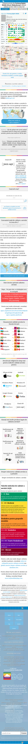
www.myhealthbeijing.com (13, 578)
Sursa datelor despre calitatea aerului (14, 656)
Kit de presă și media (13, 638)
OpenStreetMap (19, 69)
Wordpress (7, 404)
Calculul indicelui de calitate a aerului (14, 658)
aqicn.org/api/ (21, 183)
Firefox (20, 393)
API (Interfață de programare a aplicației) (14, 664)
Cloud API (20, 403)
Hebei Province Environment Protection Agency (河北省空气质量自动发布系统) (14, 703)
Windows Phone (7, 383)
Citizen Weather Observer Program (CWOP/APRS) (14, 700)
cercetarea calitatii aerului (14, 642)
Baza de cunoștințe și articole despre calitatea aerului (14, 646)
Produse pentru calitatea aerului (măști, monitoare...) (14, 661)
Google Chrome (7, 393)
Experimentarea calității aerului (13, 648)
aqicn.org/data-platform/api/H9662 (20, 176)
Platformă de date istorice (14, 665)
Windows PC (21, 383)
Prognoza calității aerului (14, 659)
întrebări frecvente (14, 653)
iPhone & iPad (7, 372)
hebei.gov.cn (10, 98)
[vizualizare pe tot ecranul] (25, 13)
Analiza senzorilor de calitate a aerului (13, 650)
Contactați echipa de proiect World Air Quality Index (14, 636)
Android (20, 372)
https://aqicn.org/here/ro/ (14, 137)
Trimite (23, 733)
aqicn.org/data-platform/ (14, 315)
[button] (2, 60)
